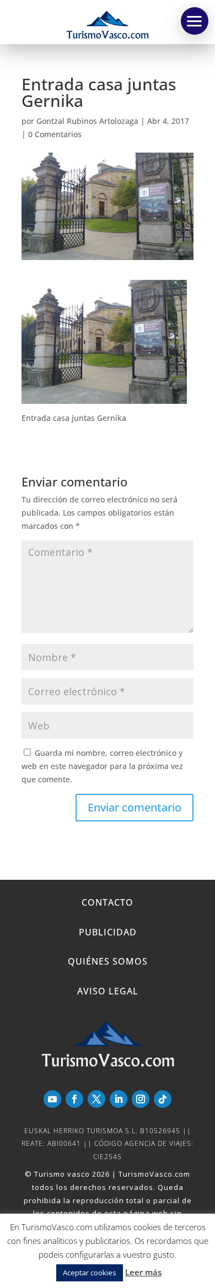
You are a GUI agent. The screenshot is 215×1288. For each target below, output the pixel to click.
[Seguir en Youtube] (52, 1099)
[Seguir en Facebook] (74, 1099)
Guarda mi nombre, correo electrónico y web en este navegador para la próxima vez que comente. (102, 766)
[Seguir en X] (96, 1099)
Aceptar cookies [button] (89, 1273)
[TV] (194, 21)
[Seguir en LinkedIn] (118, 1099)
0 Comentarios (55, 134)
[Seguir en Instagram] (140, 1099)
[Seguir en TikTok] (162, 1099)
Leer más (143, 1272)
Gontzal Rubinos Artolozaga (87, 121)
